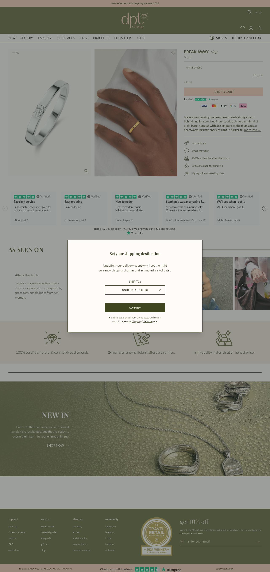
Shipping (136, 321)
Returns (147, 321)
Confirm (135, 307)
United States (135, 289)
